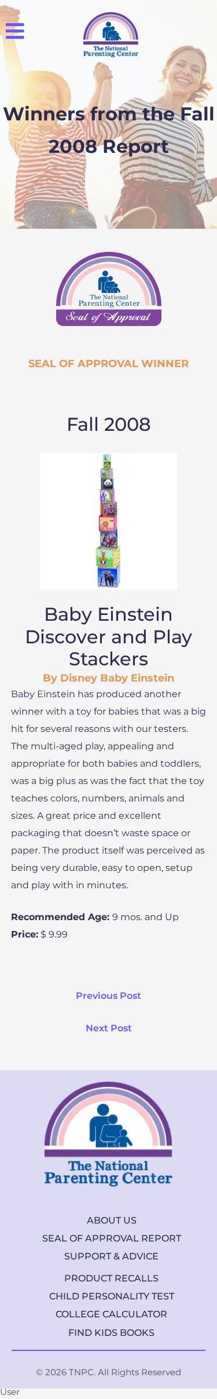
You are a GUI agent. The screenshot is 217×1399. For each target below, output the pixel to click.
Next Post (109, 1028)
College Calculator (111, 1314)
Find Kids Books (111, 1332)
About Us (112, 1220)
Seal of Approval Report (111, 1238)
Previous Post (108, 995)
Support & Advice (111, 1256)
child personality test (111, 1296)
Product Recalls (111, 1278)
